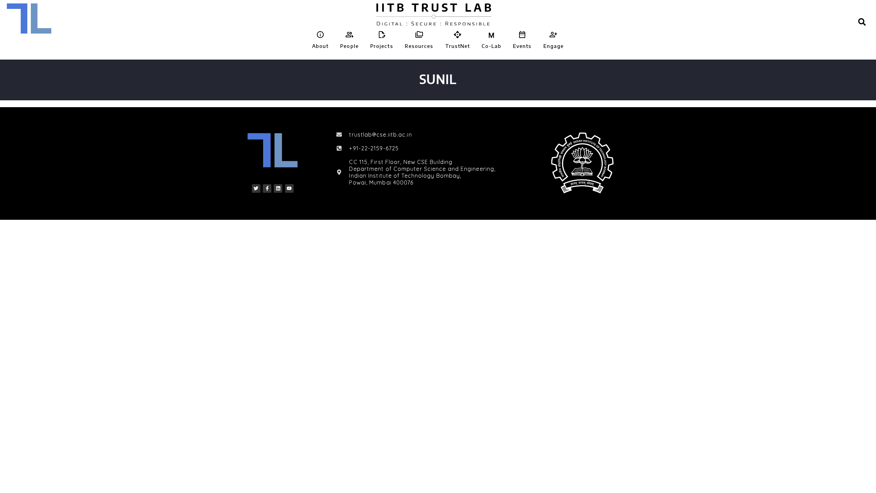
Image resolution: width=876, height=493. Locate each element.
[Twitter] (256, 188)
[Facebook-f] (267, 188)
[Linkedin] (278, 188)
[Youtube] (289, 188)
